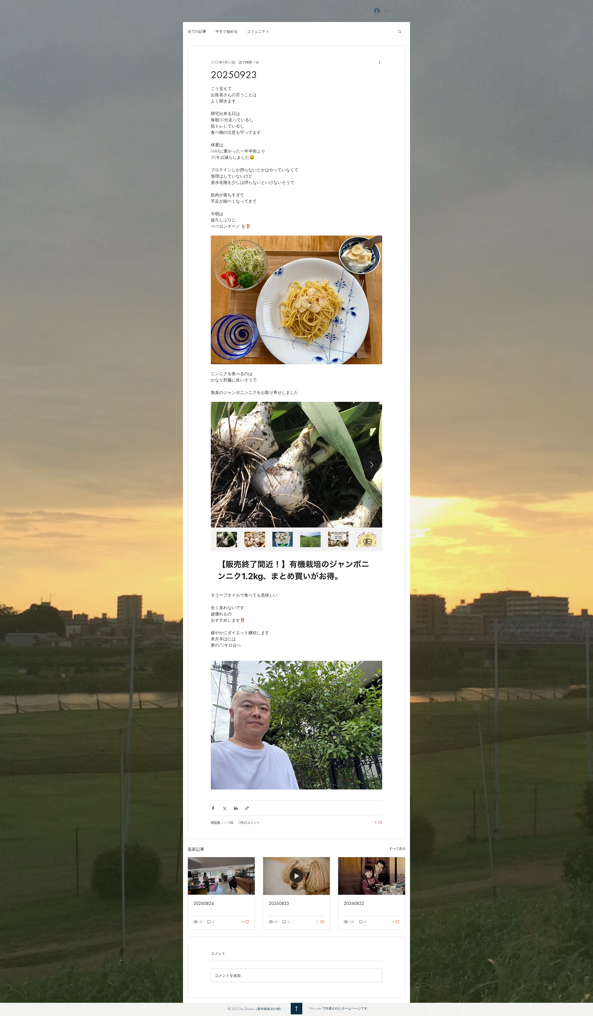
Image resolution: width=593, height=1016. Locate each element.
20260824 (203, 903)
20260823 (279, 903)
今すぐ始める (226, 31)
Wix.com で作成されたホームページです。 (340, 1008)
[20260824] (221, 876)
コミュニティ (258, 31)
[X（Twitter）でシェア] (224, 808)
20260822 (354, 903)
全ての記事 (197, 31)
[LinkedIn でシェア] (235, 808)
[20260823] (296, 876)
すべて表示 (397, 848)
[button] (399, 31)
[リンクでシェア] (247, 808)
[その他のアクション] (379, 62)
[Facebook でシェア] (213, 808)
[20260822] (371, 876)
